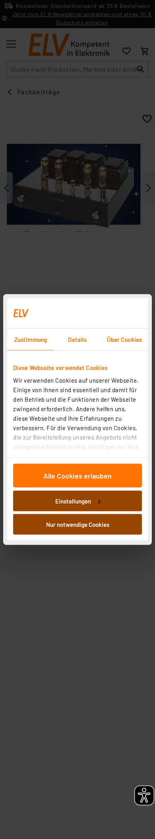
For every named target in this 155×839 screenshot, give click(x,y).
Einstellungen (73, 500)
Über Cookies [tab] (124, 339)
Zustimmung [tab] (30, 339)
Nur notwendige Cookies (77, 524)
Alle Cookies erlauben (77, 475)
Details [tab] (77, 339)
